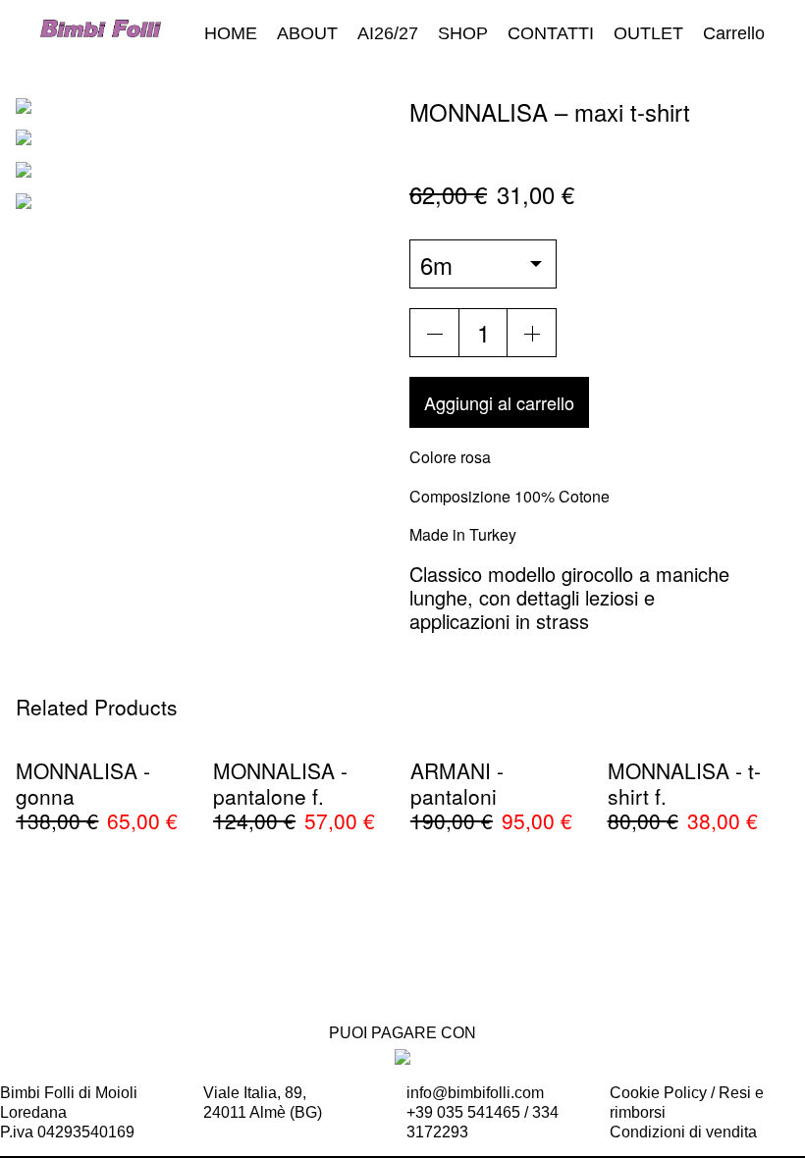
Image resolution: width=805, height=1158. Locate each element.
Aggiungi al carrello (499, 402)
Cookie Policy (658, 1092)
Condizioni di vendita (683, 1132)
